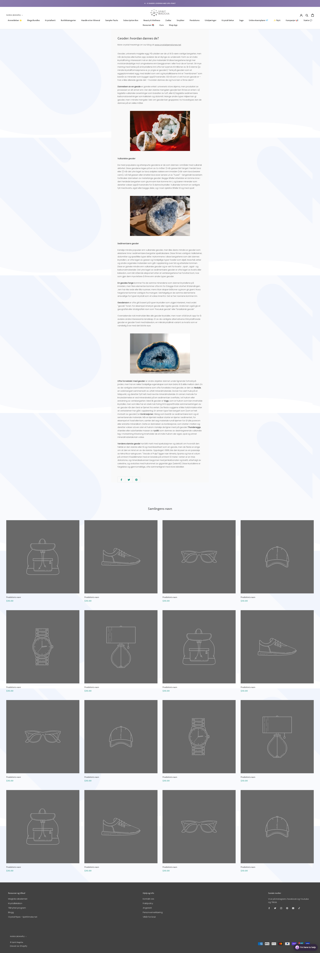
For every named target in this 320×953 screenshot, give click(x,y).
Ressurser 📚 (148, 25)
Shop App (173, 25)
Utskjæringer (210, 20)
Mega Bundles (33, 20)
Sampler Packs (111, 20)
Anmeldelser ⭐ (15, 20)
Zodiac (168, 20)
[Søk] (307, 15)
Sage (241, 20)
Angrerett (147, 907)
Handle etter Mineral (90, 20)
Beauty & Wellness (152, 20)
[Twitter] (275, 908)
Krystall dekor (228, 20)
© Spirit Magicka (16, 942)
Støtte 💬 (308, 20)
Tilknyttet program (17, 907)
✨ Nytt (277, 20)
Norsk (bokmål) (13, 15)
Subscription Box (130, 20)
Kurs (162, 25)
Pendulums (195, 20)
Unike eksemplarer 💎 (258, 20)
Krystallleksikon (15, 903)
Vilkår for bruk (149, 916)
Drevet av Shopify (18, 946)
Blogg (11, 912)
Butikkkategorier (68, 20)
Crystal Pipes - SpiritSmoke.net (22, 916)
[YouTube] (293, 908)
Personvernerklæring (153, 912)
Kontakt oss (148, 898)
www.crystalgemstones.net (168, 44)
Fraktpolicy (148, 903)
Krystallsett (50, 20)
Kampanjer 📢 (292, 20)
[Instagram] (281, 908)
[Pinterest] (287, 908)
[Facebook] (269, 908)
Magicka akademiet (17, 898)
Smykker (180, 20)
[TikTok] (299, 908)
